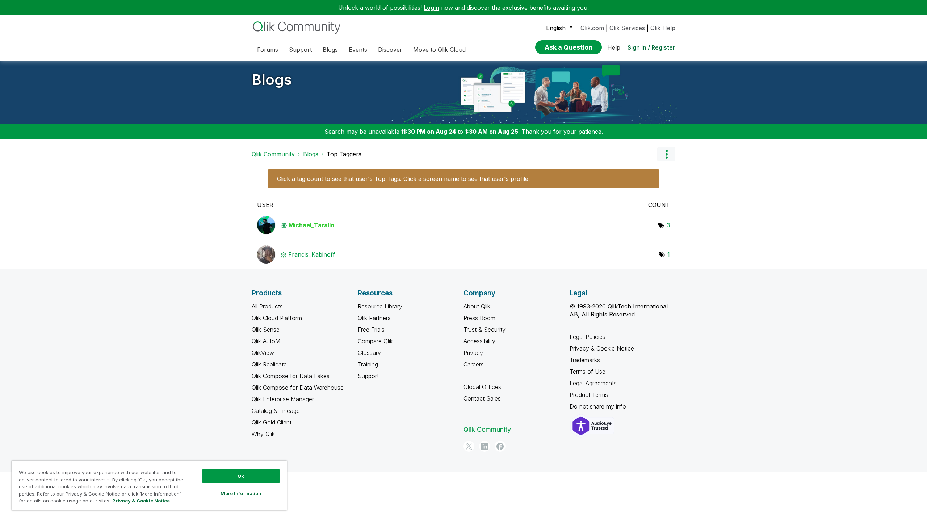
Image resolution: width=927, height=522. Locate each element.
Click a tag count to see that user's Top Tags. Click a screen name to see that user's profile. (403, 178)
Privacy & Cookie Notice (602, 348)
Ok (241, 476)
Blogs (272, 79)
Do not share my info (599, 406)
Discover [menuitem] (390, 49)
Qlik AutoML (268, 341)
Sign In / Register (651, 47)
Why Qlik (263, 434)
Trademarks (585, 360)
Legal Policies (587, 336)
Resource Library (380, 306)
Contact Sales (482, 398)
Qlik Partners (374, 318)
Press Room (479, 318)
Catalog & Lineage (276, 410)
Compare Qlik (375, 341)
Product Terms (589, 394)
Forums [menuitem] (267, 49)
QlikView (263, 352)
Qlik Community (273, 154)
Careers (474, 364)
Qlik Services (627, 28)
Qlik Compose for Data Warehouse (298, 387)
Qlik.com (592, 28)
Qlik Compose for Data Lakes (291, 376)
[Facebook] (500, 446)
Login (431, 7)
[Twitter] (469, 446)
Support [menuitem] (300, 49)
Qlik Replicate (269, 364)
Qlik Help (662, 28)
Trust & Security (485, 329)
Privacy (473, 352)
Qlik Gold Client (271, 422)
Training (368, 364)
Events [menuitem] (358, 49)
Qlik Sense (266, 329)
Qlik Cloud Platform (277, 318)
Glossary (369, 352)
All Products (267, 306)
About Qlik (477, 306)
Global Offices (482, 386)
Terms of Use (587, 371)
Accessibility (479, 341)
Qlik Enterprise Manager (283, 399)
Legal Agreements (593, 383)
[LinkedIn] (484, 446)
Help (613, 47)
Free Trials (371, 329)
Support (368, 376)
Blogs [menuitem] (330, 49)
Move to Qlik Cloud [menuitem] (439, 49)
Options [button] (666, 154)
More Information (241, 493)
